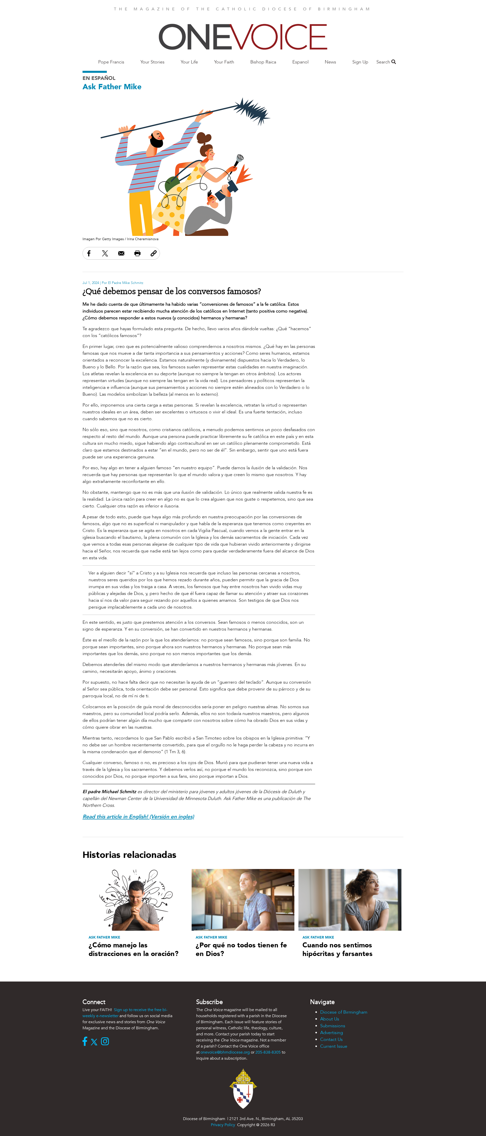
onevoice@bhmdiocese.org (225, 1052)
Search (383, 62)
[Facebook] (86, 1042)
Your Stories (152, 62)
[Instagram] (106, 1042)
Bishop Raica (263, 62)
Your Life (189, 62)
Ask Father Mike (112, 87)
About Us (329, 1019)
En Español (99, 78)
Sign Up (360, 62)
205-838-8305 (268, 1052)
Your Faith (224, 62)
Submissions (332, 1026)
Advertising (331, 1033)
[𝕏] (95, 1042)
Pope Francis (111, 62)
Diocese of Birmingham (343, 1012)
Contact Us (331, 1039)
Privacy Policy (223, 1125)
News (330, 62)
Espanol (300, 62)
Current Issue (333, 1046)
